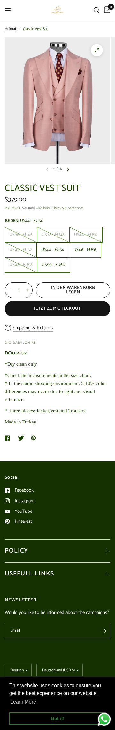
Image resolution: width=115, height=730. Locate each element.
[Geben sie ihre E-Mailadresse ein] (103, 630)
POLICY (16, 551)
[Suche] (96, 10)
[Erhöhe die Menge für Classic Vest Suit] (27, 290)
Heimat (10, 29)
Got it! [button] (58, 718)
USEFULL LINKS (29, 573)
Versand (28, 208)
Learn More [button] (23, 702)
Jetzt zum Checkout (57, 308)
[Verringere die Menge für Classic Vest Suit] (10, 290)
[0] (106, 10)
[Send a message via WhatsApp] (104, 719)
